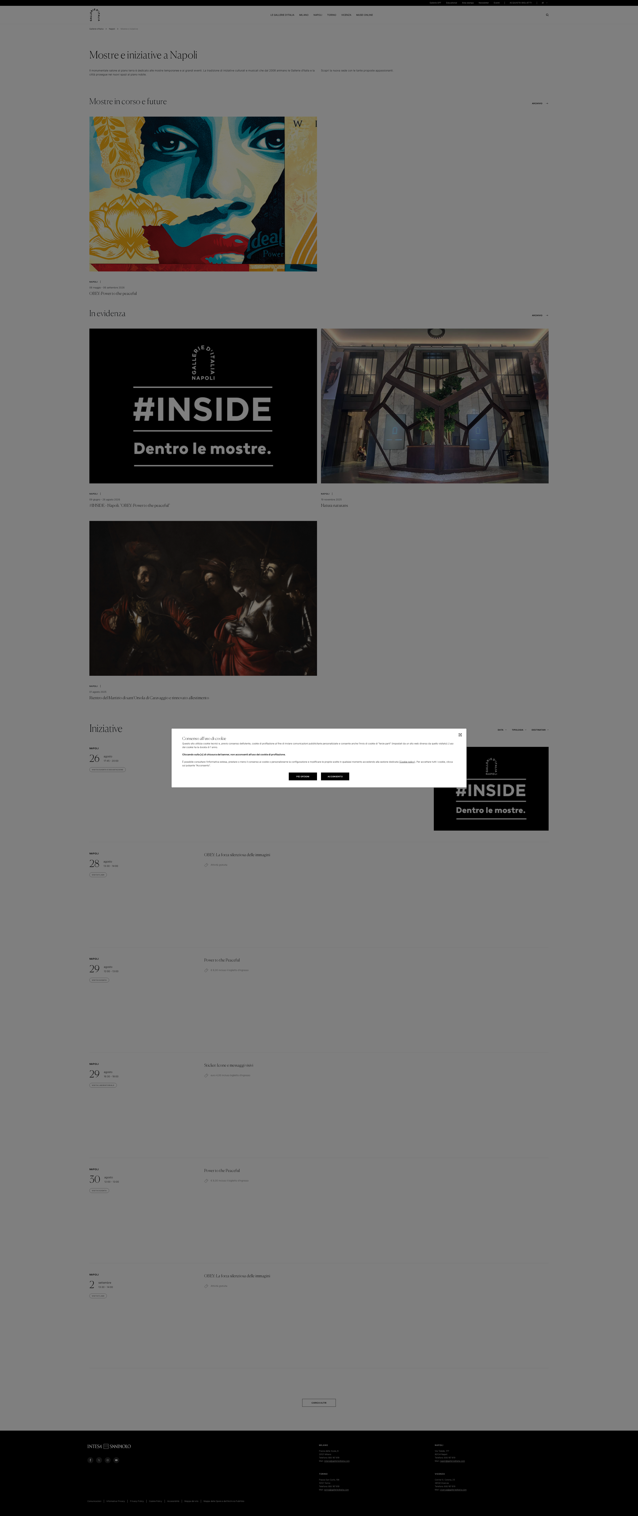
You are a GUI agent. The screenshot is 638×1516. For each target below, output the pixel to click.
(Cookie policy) (407, 761)
